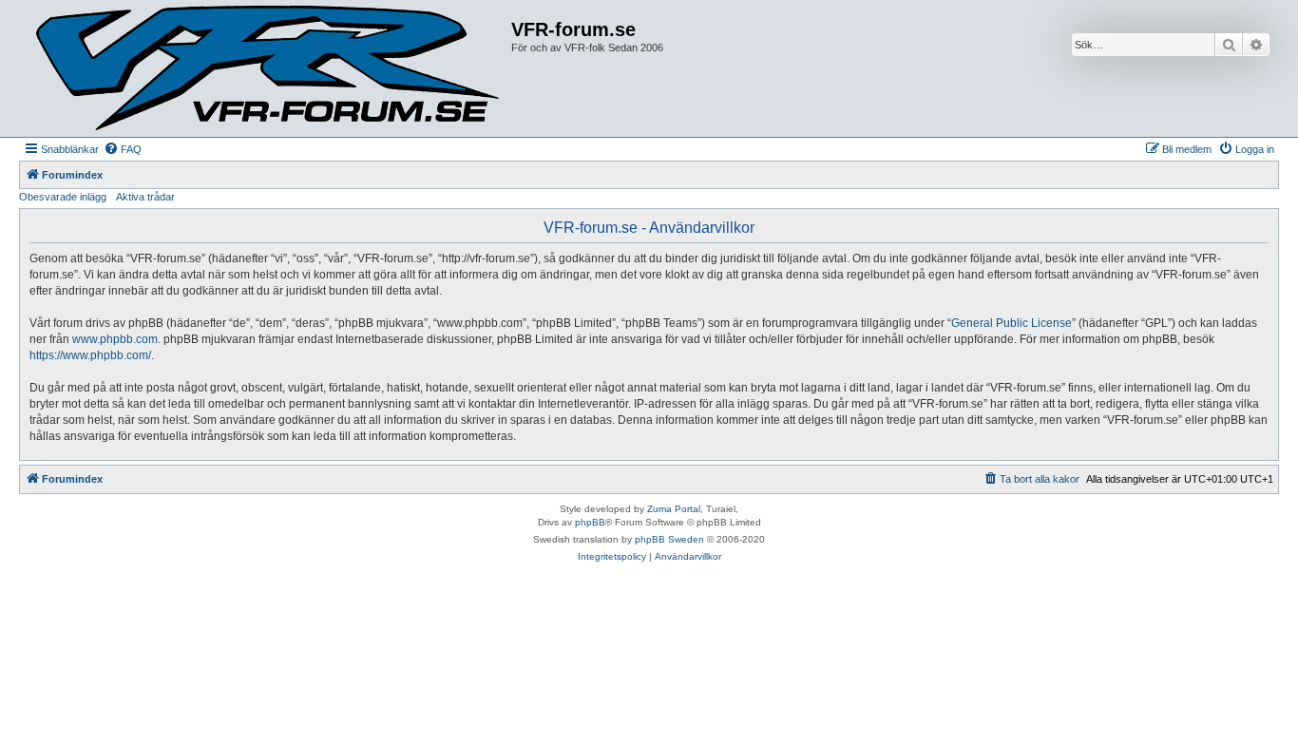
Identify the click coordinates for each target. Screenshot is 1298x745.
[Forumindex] (267, 68)
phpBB (590, 522)
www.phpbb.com (115, 339)
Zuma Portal (673, 509)
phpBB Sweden (669, 539)
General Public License (1011, 323)
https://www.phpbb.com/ (90, 355)
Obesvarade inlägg (62, 196)
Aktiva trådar (145, 196)
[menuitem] (123, 149)
